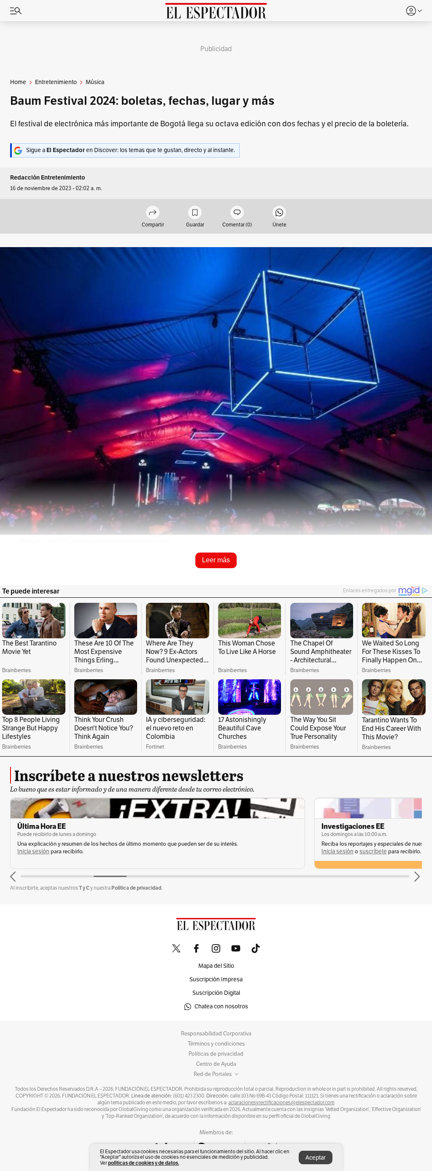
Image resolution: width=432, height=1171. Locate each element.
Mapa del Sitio (216, 965)
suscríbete (373, 851)
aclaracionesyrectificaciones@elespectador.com (281, 1103)
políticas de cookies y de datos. (143, 1163)
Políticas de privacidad (216, 1054)
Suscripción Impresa (216, 979)
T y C (84, 888)
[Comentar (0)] (237, 213)
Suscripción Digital (216, 993)
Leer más (216, 560)
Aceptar (315, 1157)
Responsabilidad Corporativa (216, 1034)
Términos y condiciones (216, 1044)
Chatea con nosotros (221, 1006)
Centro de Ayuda (216, 1064)
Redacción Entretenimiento (47, 177)
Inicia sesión (33, 851)
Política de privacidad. (136, 888)
